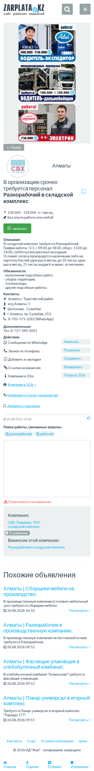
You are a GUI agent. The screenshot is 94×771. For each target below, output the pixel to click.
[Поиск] (67, 9)
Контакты (14, 741)
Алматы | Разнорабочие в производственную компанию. (38, 627)
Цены (83, 741)
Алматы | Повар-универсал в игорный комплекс (46, 700)
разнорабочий (20, 434)
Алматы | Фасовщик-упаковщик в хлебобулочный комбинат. (41, 664)
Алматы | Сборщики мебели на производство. (38, 591)
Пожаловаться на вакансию (29, 502)
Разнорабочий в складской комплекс (36, 547)
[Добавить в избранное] (83, 191)
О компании (18, 533)
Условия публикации (57, 741)
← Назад (14, 147)
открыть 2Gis (74, 375)
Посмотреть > (80, 610)
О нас (31, 741)
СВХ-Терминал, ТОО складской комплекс (24, 524)
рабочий (46, 434)
